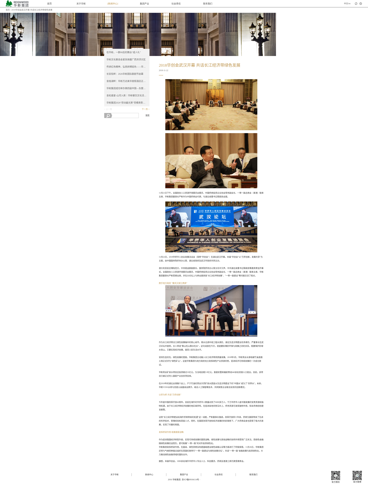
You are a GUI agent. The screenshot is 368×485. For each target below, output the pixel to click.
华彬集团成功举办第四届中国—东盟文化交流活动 (127, 88)
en (349, 3)
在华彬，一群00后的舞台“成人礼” (124, 52)
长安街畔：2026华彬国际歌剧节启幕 (125, 74)
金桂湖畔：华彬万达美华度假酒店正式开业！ (127, 81)
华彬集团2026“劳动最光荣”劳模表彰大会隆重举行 (127, 102)
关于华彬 (81, 3)
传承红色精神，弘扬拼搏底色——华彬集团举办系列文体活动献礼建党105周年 (127, 66)
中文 (346, 3)
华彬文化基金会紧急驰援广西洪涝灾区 (126, 59)
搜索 (147, 115)
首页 (49, 3)
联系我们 (207, 3)
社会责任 (176, 3)
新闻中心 (112, 3)
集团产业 (144, 3)
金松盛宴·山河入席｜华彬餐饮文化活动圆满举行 (127, 95)
